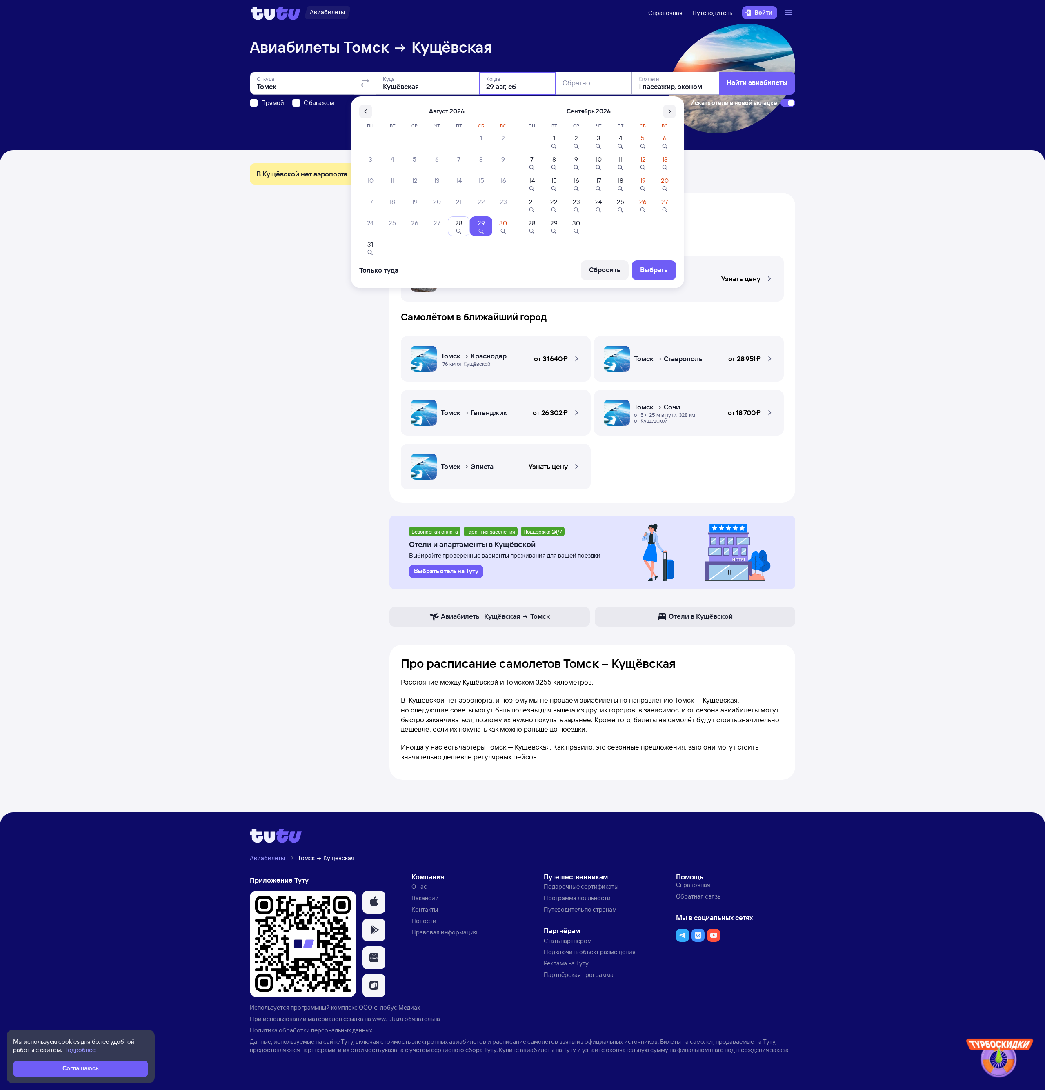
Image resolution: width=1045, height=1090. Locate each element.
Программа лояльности (577, 898)
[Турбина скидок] (1000, 1059)
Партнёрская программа (579, 975)
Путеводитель (712, 13)
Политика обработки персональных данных (311, 1030)
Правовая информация (444, 932)
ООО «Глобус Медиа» (390, 1007)
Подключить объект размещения (590, 952)
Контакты (424, 909)
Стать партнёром (567, 941)
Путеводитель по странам (580, 909)
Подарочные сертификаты (581, 886)
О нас (419, 886)
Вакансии (425, 898)
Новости (423, 921)
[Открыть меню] (789, 13)
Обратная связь (698, 896)
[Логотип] (276, 12)
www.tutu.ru (387, 1019)
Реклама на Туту (566, 963)
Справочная (665, 13)
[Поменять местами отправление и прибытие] (365, 83)
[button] (496, 356)
